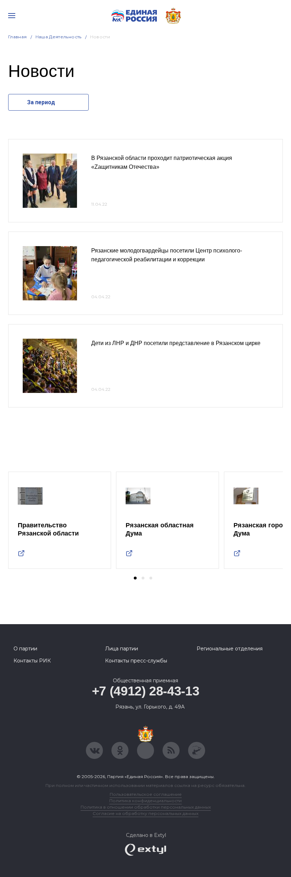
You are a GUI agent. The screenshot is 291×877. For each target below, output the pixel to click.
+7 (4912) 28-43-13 (145, 691)
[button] (135, 578)
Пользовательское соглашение (146, 794)
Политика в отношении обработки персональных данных (146, 807)
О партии (25, 648)
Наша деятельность (58, 36)
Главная (17, 36)
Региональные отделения (230, 648)
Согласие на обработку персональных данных (145, 813)
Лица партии (121, 648)
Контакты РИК (32, 660)
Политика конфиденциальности (145, 800)
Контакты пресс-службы (136, 660)
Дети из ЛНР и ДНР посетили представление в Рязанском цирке (175, 343)
